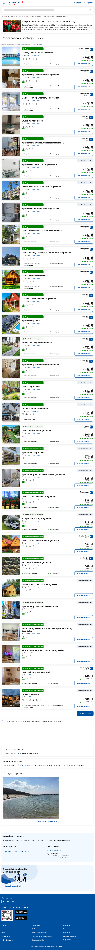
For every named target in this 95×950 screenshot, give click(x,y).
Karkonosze (83, 765)
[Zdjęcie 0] (10, 64)
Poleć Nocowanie (7, 940)
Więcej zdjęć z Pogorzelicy (47, 821)
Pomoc (3, 929)
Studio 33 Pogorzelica (32, 121)
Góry (4, 765)
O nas (3, 932)
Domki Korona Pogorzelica (35, 276)
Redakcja (66, 925)
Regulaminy (67, 940)
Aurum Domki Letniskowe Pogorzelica (40, 584)
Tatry (12, 765)
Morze (56, 765)
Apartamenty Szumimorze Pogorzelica (40, 365)
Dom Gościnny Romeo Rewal (36, 672)
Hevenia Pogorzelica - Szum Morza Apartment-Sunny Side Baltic (47, 629)
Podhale (28, 765)
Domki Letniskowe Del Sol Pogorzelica (40, 540)
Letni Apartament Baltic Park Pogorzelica (41, 187)
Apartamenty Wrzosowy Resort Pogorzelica (43, 143)
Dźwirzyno (23, 753)
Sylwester (45, 946)
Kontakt (3, 925)
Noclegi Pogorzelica (35, 16)
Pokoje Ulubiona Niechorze (35, 408)
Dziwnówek (32, 753)
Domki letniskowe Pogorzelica (36, 430)
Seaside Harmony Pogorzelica (36, 562)
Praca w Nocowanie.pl (39, 932)
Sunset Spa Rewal (30, 694)
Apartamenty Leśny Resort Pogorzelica (40, 75)
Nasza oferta (5, 936)
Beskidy (64, 765)
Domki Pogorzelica (31, 386)
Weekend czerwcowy (53, 946)
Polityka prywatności (70, 936)
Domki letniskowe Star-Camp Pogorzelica (42, 231)
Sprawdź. (39, 44)
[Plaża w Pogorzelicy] (31, 797)
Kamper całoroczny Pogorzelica (37, 518)
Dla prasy (66, 929)
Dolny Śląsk (46, 765)
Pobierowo (13, 753)
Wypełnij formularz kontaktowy (16, 851)
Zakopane (61, 946)
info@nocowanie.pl (55, 850)
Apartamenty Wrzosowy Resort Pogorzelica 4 (43, 474)
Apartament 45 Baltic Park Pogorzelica (40, 209)
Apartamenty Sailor (31, 321)
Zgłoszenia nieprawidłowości (42, 936)
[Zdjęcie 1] (11, 64)
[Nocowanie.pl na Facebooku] (3, 901)
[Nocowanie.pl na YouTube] (8, 901)
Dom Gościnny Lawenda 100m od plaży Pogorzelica (46, 252)
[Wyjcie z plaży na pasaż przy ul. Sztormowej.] (89, 797)
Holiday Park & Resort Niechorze (37, 53)
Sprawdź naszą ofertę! (13, 886)
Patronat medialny (38, 940)
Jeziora (73, 765)
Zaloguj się (77, 3)
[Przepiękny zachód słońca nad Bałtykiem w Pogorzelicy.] (5, 797)
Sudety (37, 765)
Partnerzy (66, 932)
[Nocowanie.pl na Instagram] (13, 901)
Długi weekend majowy (36, 946)
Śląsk (20, 765)
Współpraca (36, 925)
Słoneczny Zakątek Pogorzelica (37, 343)
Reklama (35, 929)
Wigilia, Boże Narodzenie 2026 (19, 16)
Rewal (5, 753)
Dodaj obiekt (88, 3)
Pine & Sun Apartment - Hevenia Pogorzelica (43, 650)
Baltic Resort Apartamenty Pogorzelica (40, 98)
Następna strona (85, 713)
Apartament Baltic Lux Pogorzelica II (39, 165)
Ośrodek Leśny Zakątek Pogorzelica (39, 299)
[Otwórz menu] (3, 3)
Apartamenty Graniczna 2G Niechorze (40, 606)
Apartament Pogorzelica (33, 452)
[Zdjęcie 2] (13, 64)
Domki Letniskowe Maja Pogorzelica (39, 496)
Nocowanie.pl (5, 16)
